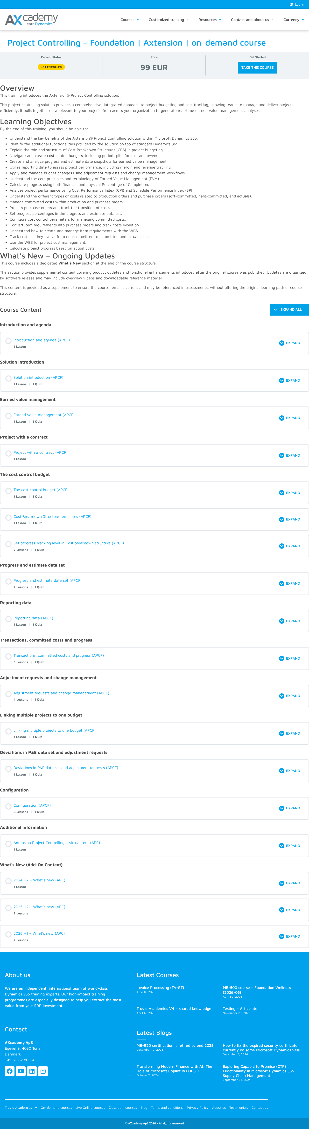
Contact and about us (250, 19)
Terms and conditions (167, 1107)
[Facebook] (9, 1071)
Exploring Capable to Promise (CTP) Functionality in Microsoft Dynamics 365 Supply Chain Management (258, 1071)
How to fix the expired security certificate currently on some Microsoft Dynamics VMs (261, 1047)
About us (219, 1107)
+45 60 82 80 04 (19, 1060)
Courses (127, 19)
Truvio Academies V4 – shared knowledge (174, 1008)
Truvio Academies (18, 1107)
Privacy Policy (198, 1107)
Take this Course (257, 67)
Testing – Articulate (240, 1008)
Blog (143, 1107)
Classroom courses (123, 1107)
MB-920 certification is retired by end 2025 (175, 1045)
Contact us (260, 1107)
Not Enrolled (51, 66)
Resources (207, 19)
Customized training (166, 19)
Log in (298, 4)
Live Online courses (90, 1107)
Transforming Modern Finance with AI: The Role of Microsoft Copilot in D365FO (174, 1068)
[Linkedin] (32, 1071)
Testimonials (238, 1107)
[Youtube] (21, 1071)
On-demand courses (56, 1107)
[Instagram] (43, 1071)
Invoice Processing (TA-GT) (160, 987)
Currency (291, 19)
